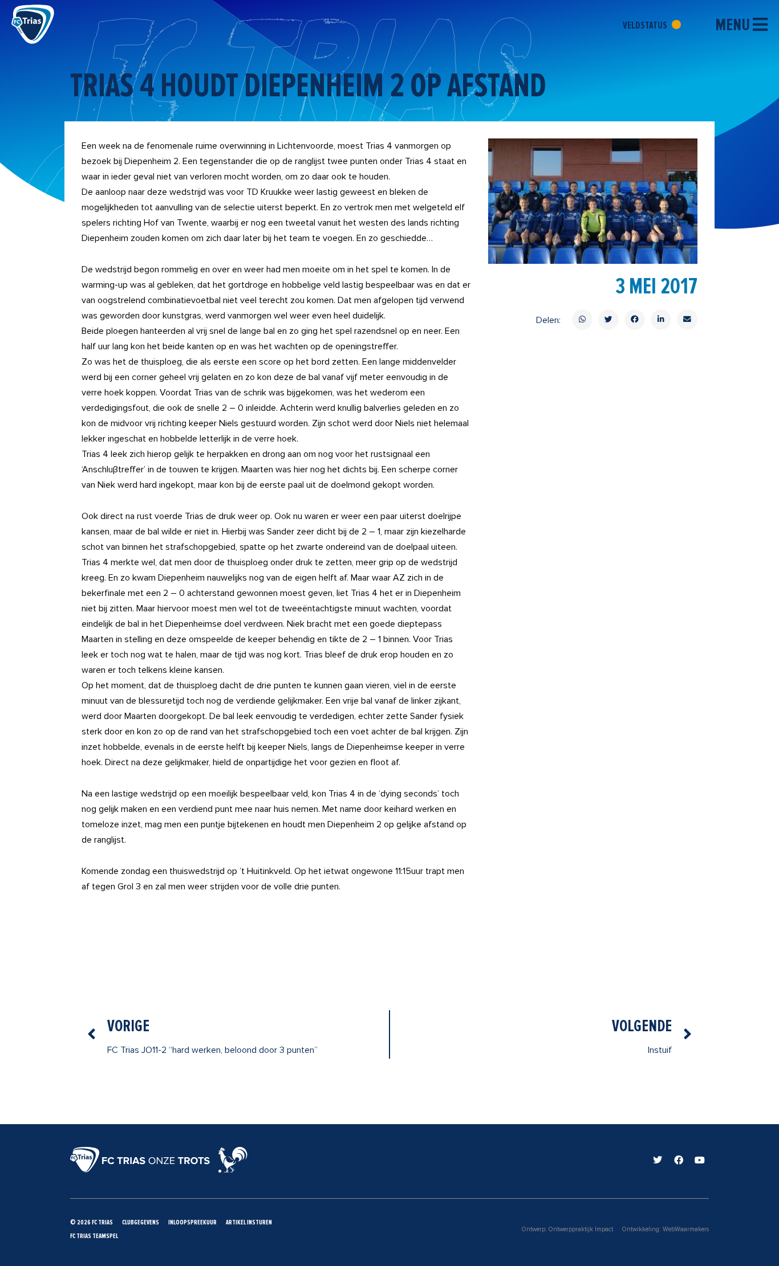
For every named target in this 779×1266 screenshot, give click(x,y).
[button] (582, 319)
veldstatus (646, 25)
